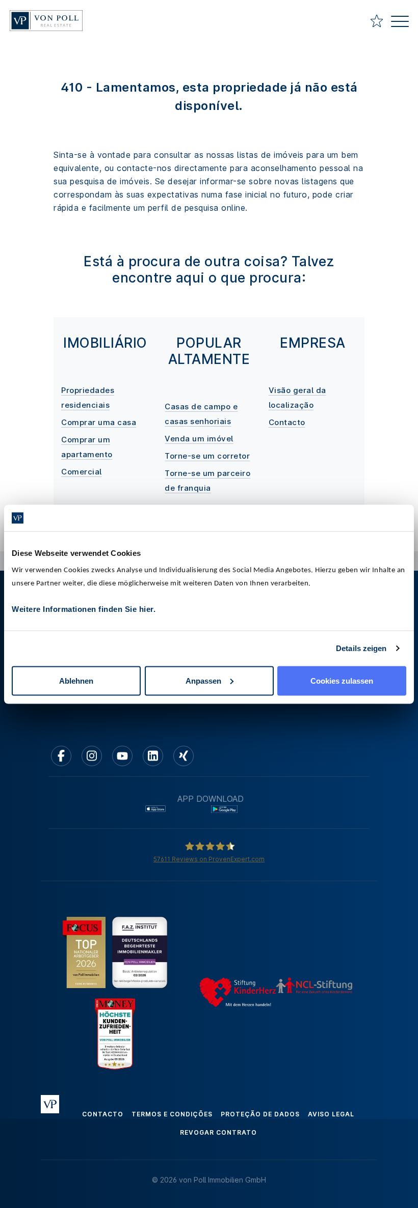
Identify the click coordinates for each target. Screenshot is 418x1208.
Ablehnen (76, 680)
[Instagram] (92, 756)
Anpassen (203, 680)
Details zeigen (361, 648)
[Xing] (183, 756)
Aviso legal (331, 1114)
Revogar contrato (218, 1132)
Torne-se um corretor (207, 456)
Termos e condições (172, 1114)
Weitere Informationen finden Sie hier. (83, 608)
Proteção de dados (260, 1114)
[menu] (400, 23)
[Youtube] (122, 756)
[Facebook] (61, 756)
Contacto (287, 422)
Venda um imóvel (199, 438)
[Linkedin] (153, 756)
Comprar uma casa (98, 422)
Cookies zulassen (341, 680)
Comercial (81, 471)
